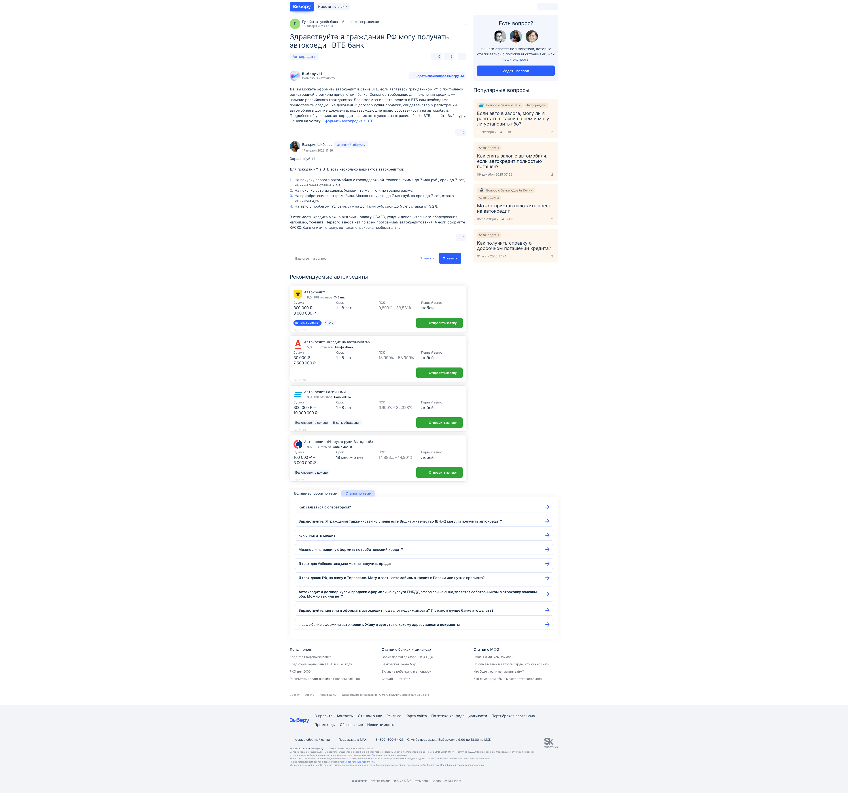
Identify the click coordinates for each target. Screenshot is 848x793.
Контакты (345, 716)
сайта (422, 716)
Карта (411, 716)
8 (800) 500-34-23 (389, 739)
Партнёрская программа (513, 716)
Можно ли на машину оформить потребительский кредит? (351, 549)
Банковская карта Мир (399, 664)
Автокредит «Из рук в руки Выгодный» (338, 441)
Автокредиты (304, 56)
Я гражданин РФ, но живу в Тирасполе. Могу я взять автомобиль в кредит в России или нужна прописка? (392, 578)
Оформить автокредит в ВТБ (348, 121)
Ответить (450, 258)
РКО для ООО (300, 671)
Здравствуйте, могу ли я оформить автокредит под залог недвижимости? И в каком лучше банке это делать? (396, 610)
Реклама (393, 716)
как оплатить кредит (317, 535)
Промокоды (324, 724)
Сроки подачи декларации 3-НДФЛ (408, 657)
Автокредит (314, 292)
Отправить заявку (443, 323)
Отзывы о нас (370, 716)
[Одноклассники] (300, 781)
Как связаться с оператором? (325, 507)
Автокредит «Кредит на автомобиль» (337, 342)
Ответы (309, 694)
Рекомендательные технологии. (357, 761)
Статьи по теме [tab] (358, 493)
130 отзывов (323, 397)
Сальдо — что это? (396, 679)
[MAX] (309, 781)
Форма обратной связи (312, 739)
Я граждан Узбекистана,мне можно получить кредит (345, 563)
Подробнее (446, 765)
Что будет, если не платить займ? (498, 671)
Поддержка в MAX (353, 739)
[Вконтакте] (291, 781)
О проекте (323, 716)
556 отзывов (323, 347)
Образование (351, 724)
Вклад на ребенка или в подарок (406, 671)
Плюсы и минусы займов (492, 657)
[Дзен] (318, 781)
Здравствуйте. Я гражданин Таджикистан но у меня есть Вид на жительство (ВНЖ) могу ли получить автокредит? (400, 521)
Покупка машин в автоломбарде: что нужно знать (511, 664)
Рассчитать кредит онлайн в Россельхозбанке (325, 679)
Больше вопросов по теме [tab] (315, 493)
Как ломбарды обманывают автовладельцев (507, 679)
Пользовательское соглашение (389, 755)
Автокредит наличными (325, 392)
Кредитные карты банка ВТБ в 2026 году (321, 664)
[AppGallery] (549, 781)
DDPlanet (454, 781)
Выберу (295, 694)
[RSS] (327, 781)
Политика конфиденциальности (459, 716)
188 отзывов (323, 297)
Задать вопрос (516, 71)
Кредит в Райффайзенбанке (310, 657)
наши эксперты (516, 59)
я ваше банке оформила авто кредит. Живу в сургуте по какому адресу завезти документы (379, 624)
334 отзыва (322, 447)
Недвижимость (380, 724)
